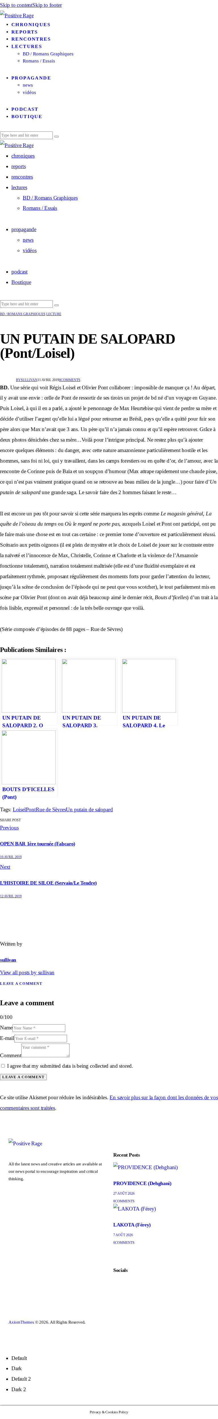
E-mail (7, 1038)
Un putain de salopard (89, 809)
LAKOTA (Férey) (132, 1225)
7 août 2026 (123, 1235)
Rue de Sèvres (51, 809)
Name (6, 1028)
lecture (53, 314)
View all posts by (27, 972)
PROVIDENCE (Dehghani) (142, 1183)
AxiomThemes (21, 1322)
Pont (31, 809)
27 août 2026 (124, 1194)
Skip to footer (47, 5)
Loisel (19, 809)
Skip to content (16, 5)
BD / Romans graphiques (22, 314)
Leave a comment (21, 983)
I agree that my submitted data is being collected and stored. (70, 1066)
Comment (10, 1055)
